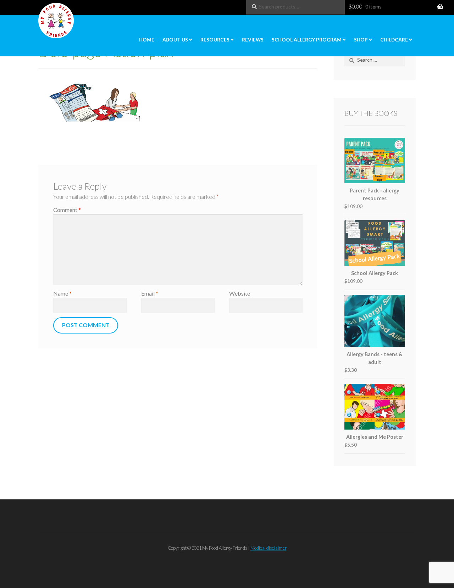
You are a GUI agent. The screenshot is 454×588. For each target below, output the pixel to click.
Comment (67, 209)
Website (239, 293)
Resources (214, 40)
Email (149, 293)
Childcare (394, 40)
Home (146, 40)
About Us (175, 40)
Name (62, 293)
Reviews (253, 40)
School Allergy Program (307, 40)
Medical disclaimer (268, 548)
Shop (361, 40)
